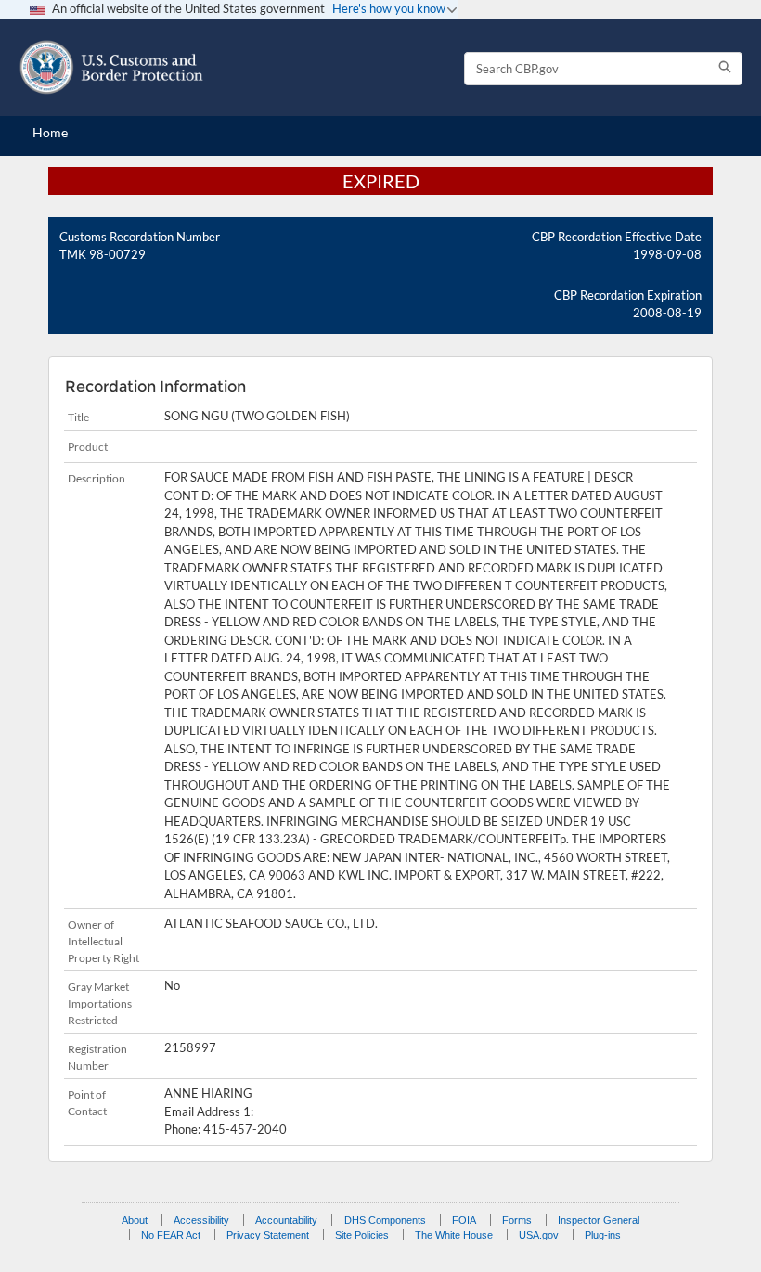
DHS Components (385, 1220)
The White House (454, 1234)
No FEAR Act (170, 1234)
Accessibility (201, 1220)
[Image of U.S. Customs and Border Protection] (111, 67)
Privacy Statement (267, 1234)
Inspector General (598, 1220)
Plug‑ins (603, 1234)
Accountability (286, 1220)
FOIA (464, 1220)
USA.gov (539, 1234)
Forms (517, 1220)
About (135, 1220)
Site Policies (362, 1234)
